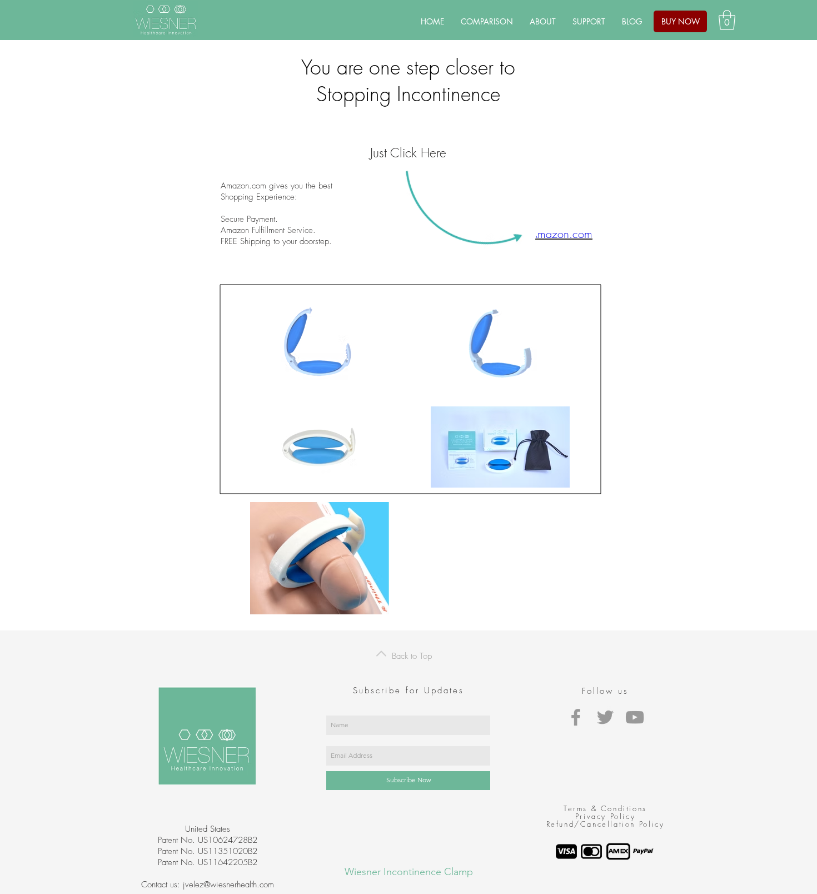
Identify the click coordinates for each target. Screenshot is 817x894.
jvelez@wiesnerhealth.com (228, 884)
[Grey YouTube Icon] (635, 717)
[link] (727, 20)
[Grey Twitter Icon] (605, 717)
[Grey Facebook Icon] (576, 717)
